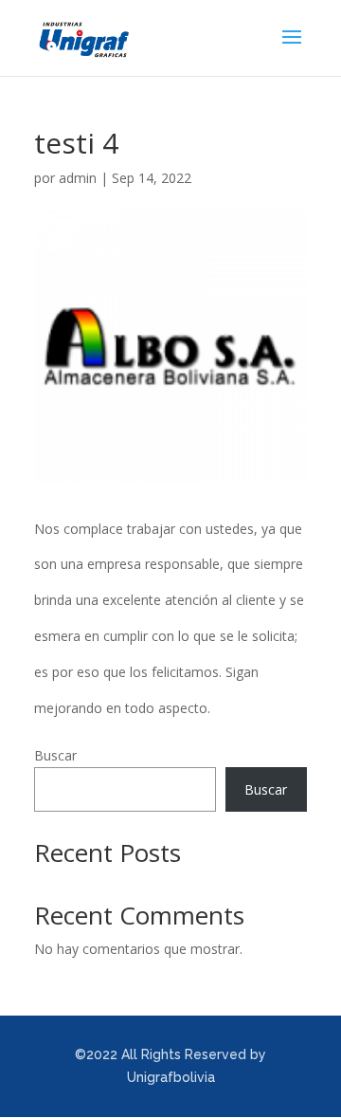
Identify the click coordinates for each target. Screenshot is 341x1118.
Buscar (55, 755)
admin (78, 178)
